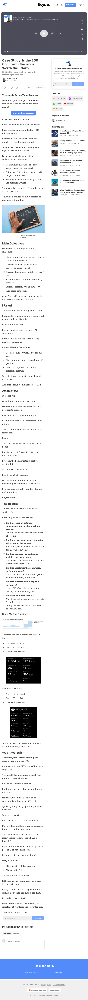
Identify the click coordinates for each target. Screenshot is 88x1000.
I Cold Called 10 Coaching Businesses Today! (70, 171)
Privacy (43, 985)
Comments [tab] (7, 934)
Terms (49, 985)
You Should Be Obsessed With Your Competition (71, 181)
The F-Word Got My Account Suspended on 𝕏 (71, 161)
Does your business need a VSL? (72, 141)
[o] (55, 133)
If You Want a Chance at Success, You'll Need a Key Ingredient (73, 152)
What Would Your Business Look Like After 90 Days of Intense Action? (72, 191)
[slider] (43, 51)
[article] (69, 133)
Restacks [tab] (16, 934)
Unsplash (23, 237)
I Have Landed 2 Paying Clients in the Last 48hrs (73, 132)
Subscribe (70, 5)
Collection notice (59, 985)
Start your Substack (38, 990)
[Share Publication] (61, 5)
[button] (28, 33)
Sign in (81, 5)
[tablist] (11, 934)
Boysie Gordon (12, 79)
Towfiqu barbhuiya (26, 235)
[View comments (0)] (82, 28)
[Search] (57, 5)
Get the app (54, 990)
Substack (33, 995)
